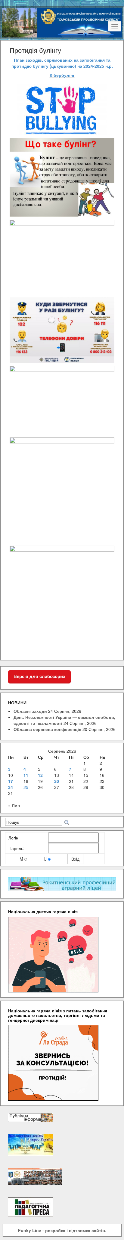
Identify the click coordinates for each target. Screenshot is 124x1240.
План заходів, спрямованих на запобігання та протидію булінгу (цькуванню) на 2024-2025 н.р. (62, 63)
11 (25, 775)
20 (56, 781)
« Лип (14, 805)
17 (10, 781)
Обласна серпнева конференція (47, 729)
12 (40, 775)
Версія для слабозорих (39, 676)
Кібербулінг (62, 75)
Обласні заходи (30, 711)
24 (10, 787)
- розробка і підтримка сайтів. (62, 1230)
